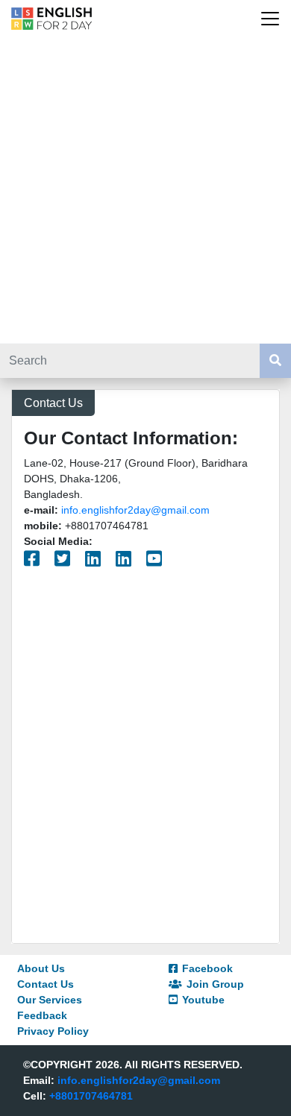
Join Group (215, 984)
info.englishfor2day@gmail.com (135, 510)
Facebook (207, 968)
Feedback (42, 1015)
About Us (41, 968)
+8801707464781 (91, 1096)
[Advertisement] (145, 190)
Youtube (203, 1000)
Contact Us (45, 984)
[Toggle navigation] (270, 19)
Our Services (49, 1000)
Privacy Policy (53, 1031)
